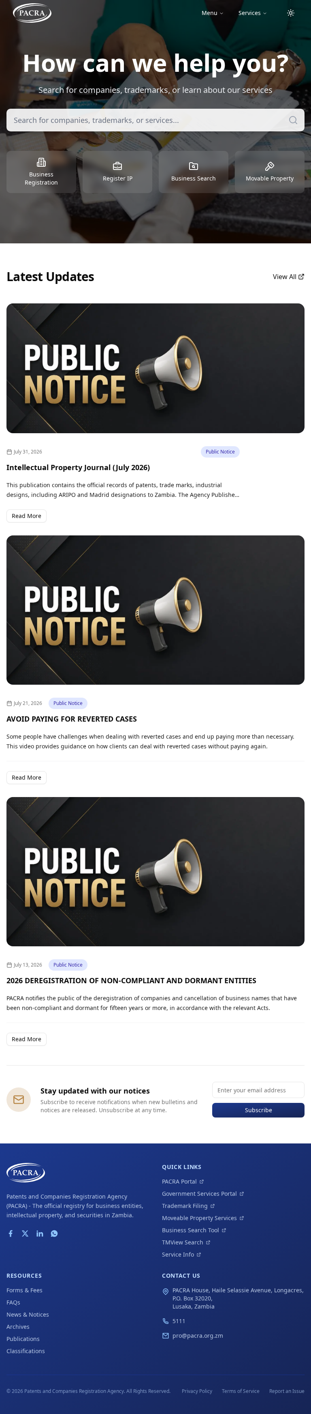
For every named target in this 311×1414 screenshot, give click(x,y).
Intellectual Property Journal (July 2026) (78, 467)
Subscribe (258, 1110)
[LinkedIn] (40, 1233)
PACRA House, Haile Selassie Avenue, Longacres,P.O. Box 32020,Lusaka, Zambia (238, 1298)
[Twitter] (25, 1233)
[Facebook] (10, 1233)
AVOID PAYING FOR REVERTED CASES (71, 719)
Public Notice (220, 451)
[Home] (32, 13)
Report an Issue (287, 1391)
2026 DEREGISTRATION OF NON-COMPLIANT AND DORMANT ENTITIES (131, 980)
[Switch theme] (290, 13)
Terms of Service (241, 1391)
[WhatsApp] (54, 1233)
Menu (209, 13)
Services (250, 13)
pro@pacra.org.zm (198, 1335)
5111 (179, 1321)
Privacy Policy (197, 1391)
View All (284, 276)
